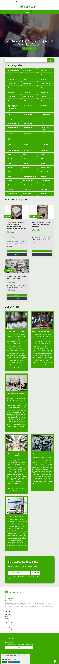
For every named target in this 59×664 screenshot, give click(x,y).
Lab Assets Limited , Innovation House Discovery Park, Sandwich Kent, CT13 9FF (27, 596)
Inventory (7, 616)
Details (17, 254)
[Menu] (27, 12)
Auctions (7, 618)
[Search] (50, 60)
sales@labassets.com (37, 2)
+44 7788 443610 (23, 2)
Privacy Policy (8, 629)
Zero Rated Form (9, 625)
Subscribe (19, 651)
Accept (4, 661)
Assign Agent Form (10, 627)
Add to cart (17, 251)
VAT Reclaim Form (9, 622)
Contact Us (7, 620)
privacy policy (14, 659)
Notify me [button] (36, 572)
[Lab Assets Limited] (13, 591)
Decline (10, 661)
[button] (28, 53)
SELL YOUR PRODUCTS (29, 48)
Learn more (16, 661)
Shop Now (7, 614)
